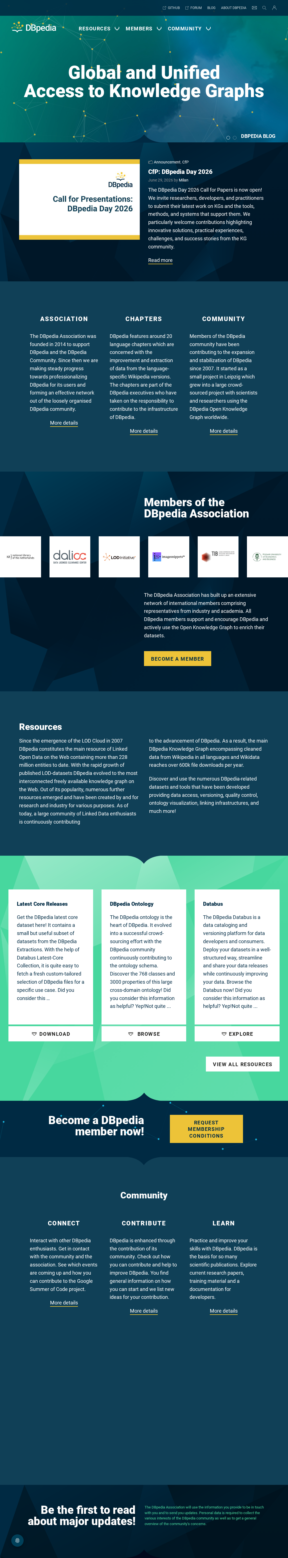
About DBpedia (233, 8)
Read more (160, 260)
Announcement (167, 162)
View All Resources (243, 1064)
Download (55, 1034)
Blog (211, 8)
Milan (183, 180)
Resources (95, 29)
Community (185, 29)
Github (174, 8)
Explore (241, 1034)
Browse (148, 1034)
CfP (185, 162)
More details (64, 423)
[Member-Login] (273, 8)
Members (139, 29)
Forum (196, 8)
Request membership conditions (206, 1129)
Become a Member (177, 659)
